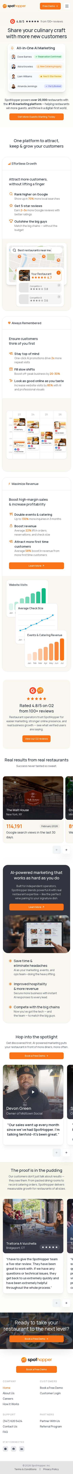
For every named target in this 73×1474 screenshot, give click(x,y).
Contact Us (10, 1426)
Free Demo (49, 6)
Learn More (35, 565)
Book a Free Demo (35, 1055)
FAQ (5, 1432)
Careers (8, 1398)
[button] (33, 1092)
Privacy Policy (51, 1469)
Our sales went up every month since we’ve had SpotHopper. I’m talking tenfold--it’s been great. (33, 1130)
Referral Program (51, 1426)
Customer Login (50, 1393)
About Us (8, 1393)
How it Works (11, 1404)
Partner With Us (50, 1421)
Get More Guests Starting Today (36, 116)
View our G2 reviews (36, 738)
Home (6, 1388)
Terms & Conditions (25, 1469)
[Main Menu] (66, 6)
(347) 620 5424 (12, 1421)
